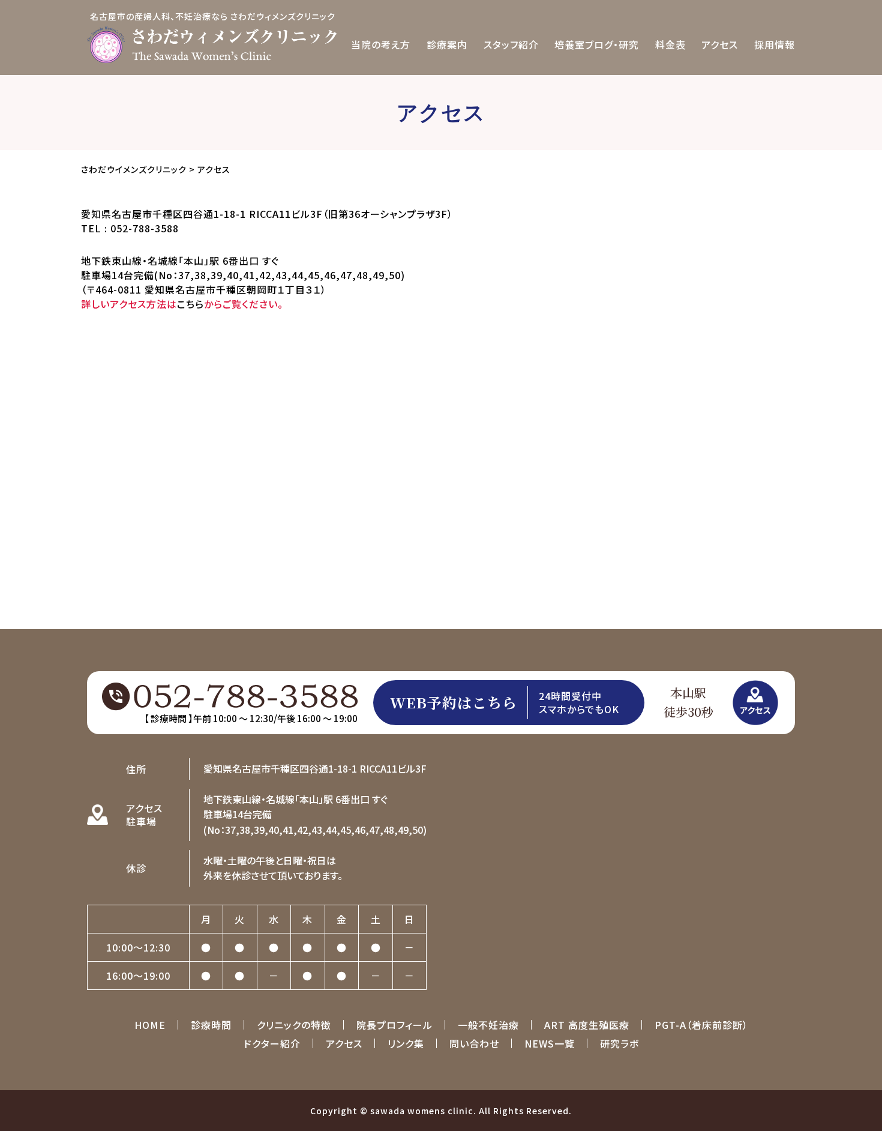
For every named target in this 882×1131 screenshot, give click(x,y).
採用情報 (774, 44)
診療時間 (211, 1025)
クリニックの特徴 (294, 1025)
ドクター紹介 (272, 1043)
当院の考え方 (380, 44)
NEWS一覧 (549, 1043)
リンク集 (406, 1043)
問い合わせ (474, 1043)
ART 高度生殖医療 (586, 1025)
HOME (150, 1025)
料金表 (670, 44)
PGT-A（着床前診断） (701, 1025)
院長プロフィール (394, 1025)
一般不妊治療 (488, 1025)
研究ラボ (619, 1043)
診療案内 (447, 44)
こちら (190, 304)
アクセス (719, 44)
